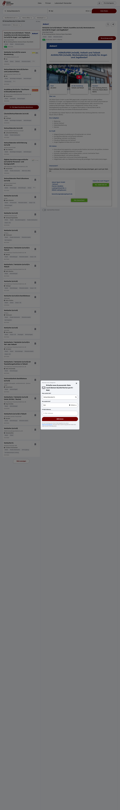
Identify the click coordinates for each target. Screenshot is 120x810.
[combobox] (59, 397)
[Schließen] (76, 383)
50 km (73, 405)
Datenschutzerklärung (47, 424)
